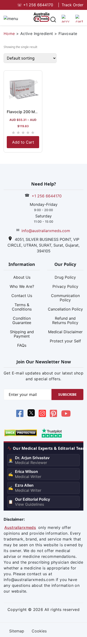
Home (9, 33)
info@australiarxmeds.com (46, 230)
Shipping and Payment (22, 334)
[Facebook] (19, 414)
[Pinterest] (53, 414)
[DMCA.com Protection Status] (21, 432)
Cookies (39, 631)
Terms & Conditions (22, 307)
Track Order (72, 4)
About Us (21, 277)
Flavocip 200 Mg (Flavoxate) (33, 111)
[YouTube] (66, 414)
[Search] (53, 20)
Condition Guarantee (21, 320)
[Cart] (79, 20)
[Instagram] (42, 414)
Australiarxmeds (20, 527)
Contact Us (21, 295)
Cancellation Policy (65, 309)
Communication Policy (65, 297)
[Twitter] (31, 414)
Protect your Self (65, 341)
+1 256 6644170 (35, 4)
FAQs (21, 345)
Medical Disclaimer (65, 331)
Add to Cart (23, 142)
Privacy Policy (65, 286)
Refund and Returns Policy (65, 320)
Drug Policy (65, 277)
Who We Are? (22, 286)
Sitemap (16, 631)
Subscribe (67, 394)
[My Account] (65, 20)
